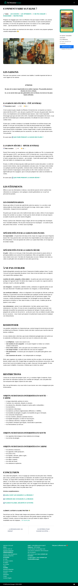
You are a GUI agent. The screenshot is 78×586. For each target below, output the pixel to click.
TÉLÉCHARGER (66, 30)
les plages (5, 562)
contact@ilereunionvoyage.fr (39, 545)
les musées (6, 564)
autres (4, 566)
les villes (5, 559)
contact (5, 576)
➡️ (27, 137)
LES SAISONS (14, 14)
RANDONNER (7, 16)
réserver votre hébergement (10, 554)
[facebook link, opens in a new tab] (74, 584)
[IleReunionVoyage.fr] (12, 2)
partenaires (6, 574)
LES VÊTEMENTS (26, 14)
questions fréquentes (8, 550)
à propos (5, 572)
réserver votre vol (7, 549)
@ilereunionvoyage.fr (66, 46)
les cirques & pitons (8, 561)
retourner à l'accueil (8, 545)
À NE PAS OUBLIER (39, 14)
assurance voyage (7, 571)
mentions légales (7, 578)
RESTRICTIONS (18, 16)
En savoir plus (26, 520)
